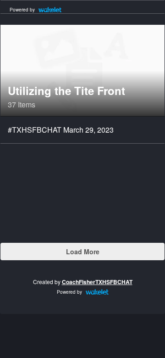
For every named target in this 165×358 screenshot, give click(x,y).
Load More (82, 251)
